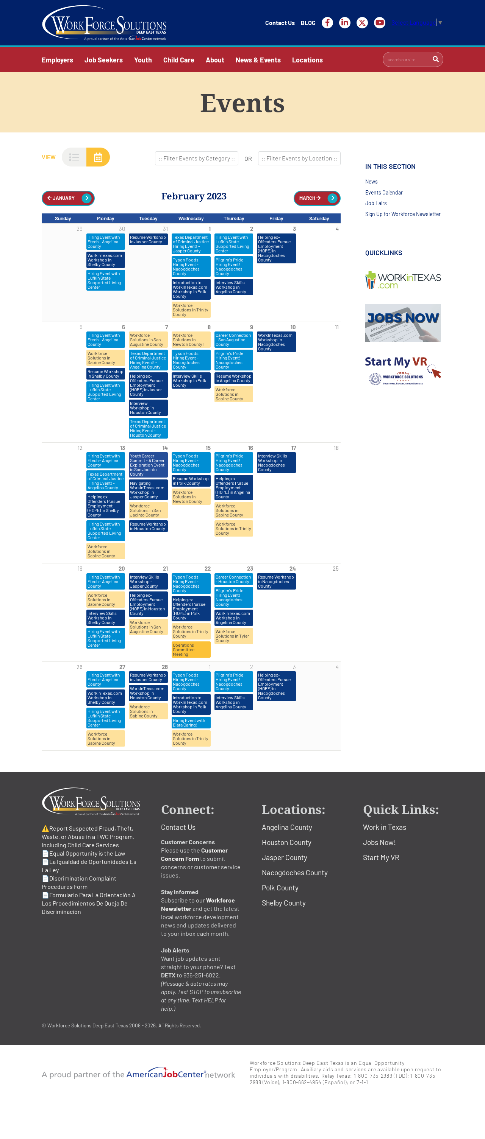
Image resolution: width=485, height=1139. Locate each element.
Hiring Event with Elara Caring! (189, 722)
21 (165, 568)
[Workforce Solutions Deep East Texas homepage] (104, 23)
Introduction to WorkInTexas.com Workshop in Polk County (190, 289)
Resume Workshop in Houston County (148, 526)
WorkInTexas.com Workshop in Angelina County (233, 617)
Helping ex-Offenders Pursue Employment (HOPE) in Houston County (147, 604)
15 (208, 447)
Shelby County (284, 902)
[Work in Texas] (404, 280)
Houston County (286, 842)
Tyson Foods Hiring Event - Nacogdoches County (186, 266)
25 (336, 568)
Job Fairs (376, 203)
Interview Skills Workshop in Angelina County (231, 287)
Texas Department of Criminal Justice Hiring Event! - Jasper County (191, 243)
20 (122, 568)
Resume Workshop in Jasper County (148, 239)
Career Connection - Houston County (233, 579)
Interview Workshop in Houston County (145, 407)
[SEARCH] (435, 59)
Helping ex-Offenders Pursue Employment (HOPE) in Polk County (189, 608)
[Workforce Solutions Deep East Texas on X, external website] (362, 22)
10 (293, 327)
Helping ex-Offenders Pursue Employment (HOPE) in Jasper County (146, 385)
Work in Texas (384, 827)
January (63, 198)
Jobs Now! (379, 842)
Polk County (280, 887)
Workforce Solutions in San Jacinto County (145, 510)
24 (292, 568)
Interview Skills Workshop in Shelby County (102, 617)
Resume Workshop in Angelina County (234, 378)
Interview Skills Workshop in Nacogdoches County (272, 462)
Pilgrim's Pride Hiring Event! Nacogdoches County (229, 266)
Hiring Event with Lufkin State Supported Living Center (104, 280)
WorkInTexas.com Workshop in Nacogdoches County (275, 341)
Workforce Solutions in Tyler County (232, 636)
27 (122, 666)
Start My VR (381, 857)
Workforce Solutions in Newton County (187, 496)
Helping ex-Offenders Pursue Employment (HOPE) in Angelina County (233, 487)
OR (248, 158)
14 (165, 447)
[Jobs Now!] (404, 323)
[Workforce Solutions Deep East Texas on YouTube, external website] (379, 22)
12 (80, 447)
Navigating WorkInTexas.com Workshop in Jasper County (147, 489)
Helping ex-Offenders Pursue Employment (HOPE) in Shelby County (104, 505)
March (307, 198)
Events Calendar (384, 192)
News (371, 181)
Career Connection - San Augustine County (233, 339)
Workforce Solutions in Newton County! (188, 339)
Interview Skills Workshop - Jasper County (144, 581)
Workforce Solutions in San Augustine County (146, 339)
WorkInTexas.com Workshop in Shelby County (105, 259)
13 (122, 447)
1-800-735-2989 (373, 1075)
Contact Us (280, 22)
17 (293, 447)
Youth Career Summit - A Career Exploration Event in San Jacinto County (147, 464)
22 (208, 568)
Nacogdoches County (295, 872)
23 (250, 568)
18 (336, 447)
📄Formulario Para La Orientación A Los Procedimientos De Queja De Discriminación (89, 903)
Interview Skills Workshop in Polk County (189, 380)
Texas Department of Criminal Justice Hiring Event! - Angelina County (148, 359)
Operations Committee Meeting (183, 649)
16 (250, 447)
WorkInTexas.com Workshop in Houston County (147, 693)
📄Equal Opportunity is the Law (83, 853)
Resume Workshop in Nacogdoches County (276, 581)
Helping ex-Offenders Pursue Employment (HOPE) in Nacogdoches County (274, 248)
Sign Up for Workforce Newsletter (403, 214)
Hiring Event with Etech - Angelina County (104, 241)
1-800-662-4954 (302, 1082)
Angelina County (287, 827)
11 (337, 327)
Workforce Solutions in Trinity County (190, 309)
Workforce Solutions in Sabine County (101, 357)
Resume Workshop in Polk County (191, 480)
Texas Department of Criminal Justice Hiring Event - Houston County (148, 428)
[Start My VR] (404, 371)
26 (80, 666)
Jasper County (284, 857)
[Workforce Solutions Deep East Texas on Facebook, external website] (327, 22)
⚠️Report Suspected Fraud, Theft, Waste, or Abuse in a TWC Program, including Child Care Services (88, 836)
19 (80, 568)
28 (165, 666)
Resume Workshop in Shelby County (106, 373)
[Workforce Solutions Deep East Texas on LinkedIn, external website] (344, 22)
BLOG (308, 22)
